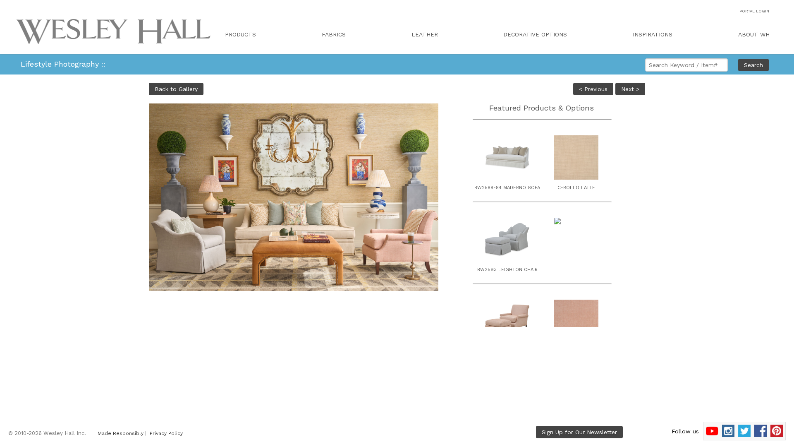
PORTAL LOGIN (754, 11)
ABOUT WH (754, 34)
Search (753, 65)
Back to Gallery (176, 89)
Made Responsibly (120, 433)
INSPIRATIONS (652, 34)
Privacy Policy (166, 433)
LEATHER (424, 34)
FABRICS (334, 34)
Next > (630, 89)
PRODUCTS (240, 34)
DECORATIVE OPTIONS (535, 34)
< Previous (593, 89)
